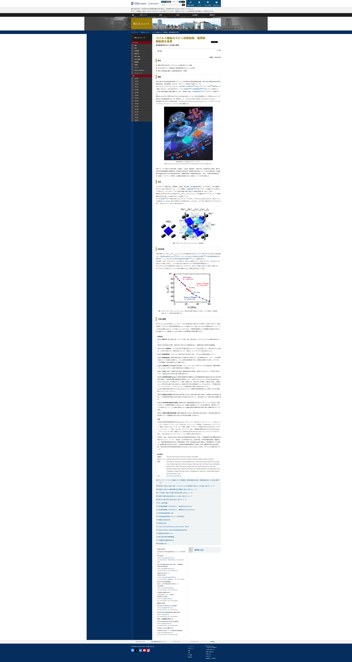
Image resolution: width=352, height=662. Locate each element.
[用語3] (159, 348)
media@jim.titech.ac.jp (167, 607)
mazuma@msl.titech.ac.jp (167, 558)
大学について (191, 648)
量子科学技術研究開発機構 (166, 537)
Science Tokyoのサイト (153, 11)
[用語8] (159, 377)
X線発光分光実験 (199, 256)
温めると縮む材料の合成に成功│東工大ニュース (172, 499)
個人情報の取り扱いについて (159, 641)
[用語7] (159, 371)
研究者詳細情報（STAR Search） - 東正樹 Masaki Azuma (175, 506)
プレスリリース (195, 641)
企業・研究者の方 (209, 651)
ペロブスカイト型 (206, 86)
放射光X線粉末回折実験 (183, 259)
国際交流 (190, 657)
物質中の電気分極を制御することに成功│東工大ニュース (175, 496)
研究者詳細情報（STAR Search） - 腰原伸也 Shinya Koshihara (176, 510)
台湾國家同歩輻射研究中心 (166, 540)
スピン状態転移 (186, 89)
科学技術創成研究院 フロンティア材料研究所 (171, 516)
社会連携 (190, 654)
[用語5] (159, 357)
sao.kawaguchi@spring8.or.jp (168, 577)
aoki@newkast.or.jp (166, 623)
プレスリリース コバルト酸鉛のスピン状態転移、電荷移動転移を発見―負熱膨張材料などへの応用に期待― (188, 481)
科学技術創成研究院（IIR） (166, 513)
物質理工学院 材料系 (164, 520)
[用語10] (159, 402)
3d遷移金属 (191, 189)
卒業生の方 (208, 654)
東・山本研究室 (162, 503)
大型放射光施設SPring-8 (168, 256)
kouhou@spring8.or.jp (167, 632)
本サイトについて (140, 641)
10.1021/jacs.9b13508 (172, 476)
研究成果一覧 (162, 543)
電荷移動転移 (198, 89)
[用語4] (159, 354)
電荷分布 (191, 86)
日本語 (163, 2)
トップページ (134, 32)
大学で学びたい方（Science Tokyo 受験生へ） (212, 646)
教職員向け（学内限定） (211, 658)
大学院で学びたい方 (210, 649)
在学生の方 (208, 656)
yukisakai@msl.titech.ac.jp (167, 568)
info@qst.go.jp (165, 614)
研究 (161, 51)
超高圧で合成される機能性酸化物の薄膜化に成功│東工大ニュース (177, 489)
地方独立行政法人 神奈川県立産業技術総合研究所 (172, 530)
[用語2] (159, 345)
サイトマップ (176, 641)
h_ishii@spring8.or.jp (166, 598)
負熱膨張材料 (198, 91)
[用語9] (159, 394)
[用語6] (159, 365)
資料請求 (212, 641)
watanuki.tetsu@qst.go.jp (167, 588)
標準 (180, 2)
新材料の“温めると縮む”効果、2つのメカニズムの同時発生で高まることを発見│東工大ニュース (186, 486)
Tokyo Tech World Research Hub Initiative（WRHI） (174, 527)
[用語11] (159, 413)
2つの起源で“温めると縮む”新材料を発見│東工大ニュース (175, 493)
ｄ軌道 (163, 199)
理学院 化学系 (162, 523)
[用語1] (159, 339)
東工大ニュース (145, 32)
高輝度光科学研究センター (166, 533)
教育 (189, 650)
